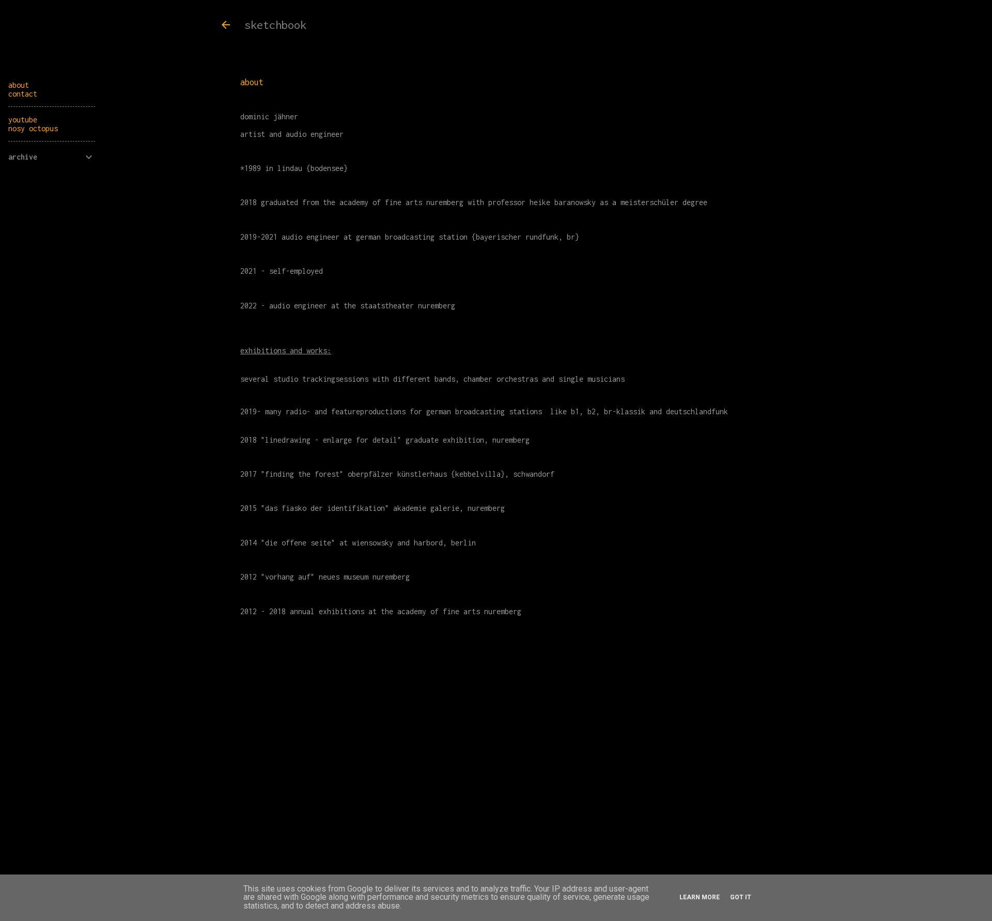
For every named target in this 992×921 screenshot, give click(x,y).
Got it (740, 897)
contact (22, 93)
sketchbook (275, 25)
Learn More (699, 897)
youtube (22, 119)
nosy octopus (33, 128)
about (18, 85)
